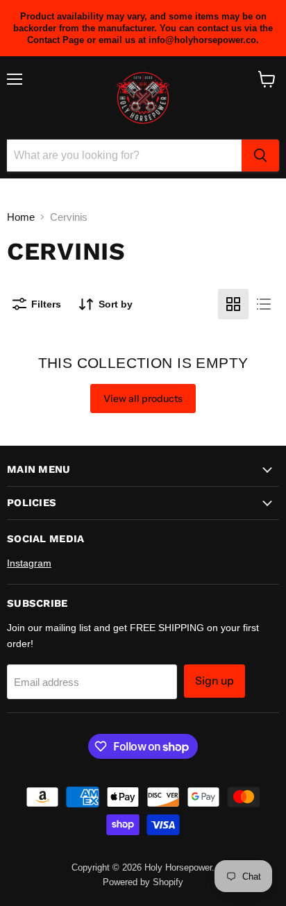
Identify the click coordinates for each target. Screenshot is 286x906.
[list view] (264, 304)
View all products (143, 398)
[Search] (260, 155)
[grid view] (233, 304)
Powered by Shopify (143, 882)
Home (21, 217)
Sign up (214, 680)
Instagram (29, 563)
